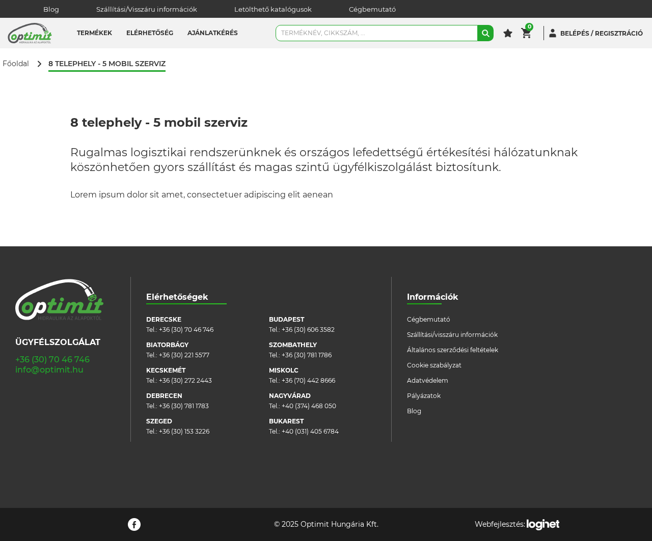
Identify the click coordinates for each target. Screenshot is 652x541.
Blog (51, 9)
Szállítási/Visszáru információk (146, 9)
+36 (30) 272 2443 (185, 380)
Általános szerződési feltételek (452, 350)
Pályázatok (424, 396)
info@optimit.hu (49, 370)
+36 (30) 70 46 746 (52, 359)
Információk (432, 297)
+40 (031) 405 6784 (310, 431)
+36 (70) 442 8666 (308, 380)
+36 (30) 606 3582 (308, 329)
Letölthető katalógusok (273, 9)
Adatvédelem (427, 380)
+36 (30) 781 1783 (184, 406)
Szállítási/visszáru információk (452, 334)
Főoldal (16, 64)
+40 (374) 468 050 (309, 406)
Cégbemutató (372, 9)
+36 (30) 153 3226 (184, 431)
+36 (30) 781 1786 (307, 355)
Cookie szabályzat (434, 365)
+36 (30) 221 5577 (184, 355)
